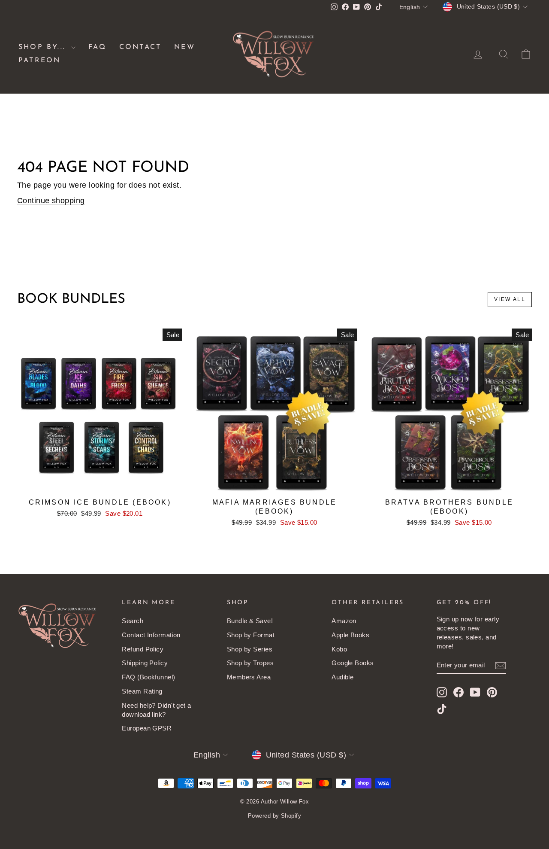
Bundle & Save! (250, 620)
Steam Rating (142, 691)
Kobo (339, 649)
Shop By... (43, 47)
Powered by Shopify (274, 815)
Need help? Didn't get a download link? (156, 710)
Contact (140, 47)
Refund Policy (142, 649)
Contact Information (151, 635)
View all (509, 299)
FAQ (97, 47)
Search (132, 620)
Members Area (249, 677)
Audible (342, 677)
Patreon (39, 60)
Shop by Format (250, 635)
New (184, 47)
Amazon (344, 620)
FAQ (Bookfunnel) (148, 677)
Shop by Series (249, 649)
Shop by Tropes (250, 662)
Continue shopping (51, 200)
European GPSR (147, 728)
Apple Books (350, 635)
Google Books (353, 662)
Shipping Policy (145, 662)
